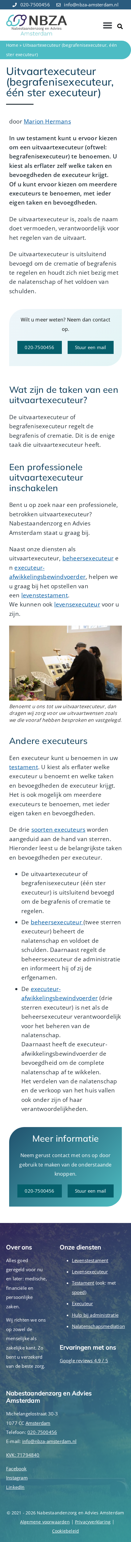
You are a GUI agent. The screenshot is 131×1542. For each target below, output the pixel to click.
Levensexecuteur (90, 1272)
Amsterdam (38, 1423)
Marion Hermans (47, 121)
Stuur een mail (90, 347)
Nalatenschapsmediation (98, 1326)
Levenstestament (90, 1260)
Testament (83, 1283)
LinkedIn (15, 1487)
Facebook (16, 1469)
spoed (78, 1292)
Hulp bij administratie (95, 1315)
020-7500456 (39, 347)
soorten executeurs (58, 830)
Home (12, 45)
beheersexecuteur (88, 558)
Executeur (82, 1303)
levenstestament (44, 595)
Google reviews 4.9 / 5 (84, 1360)
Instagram (17, 1478)
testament (23, 767)
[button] (107, 25)
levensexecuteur (77, 604)
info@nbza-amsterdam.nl (49, 1441)
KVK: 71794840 (23, 1455)
